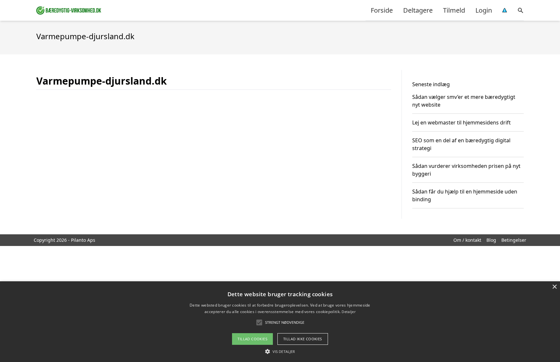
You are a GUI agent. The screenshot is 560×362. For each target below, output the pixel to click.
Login (483, 10)
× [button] (554, 287)
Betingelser (513, 240)
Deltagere (418, 10)
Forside (382, 10)
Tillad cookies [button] (252, 338)
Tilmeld (454, 10)
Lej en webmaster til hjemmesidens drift (461, 122)
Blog (491, 240)
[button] (280, 351)
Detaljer (348, 311)
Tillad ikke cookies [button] (302, 338)
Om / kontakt (467, 240)
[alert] (280, 321)
